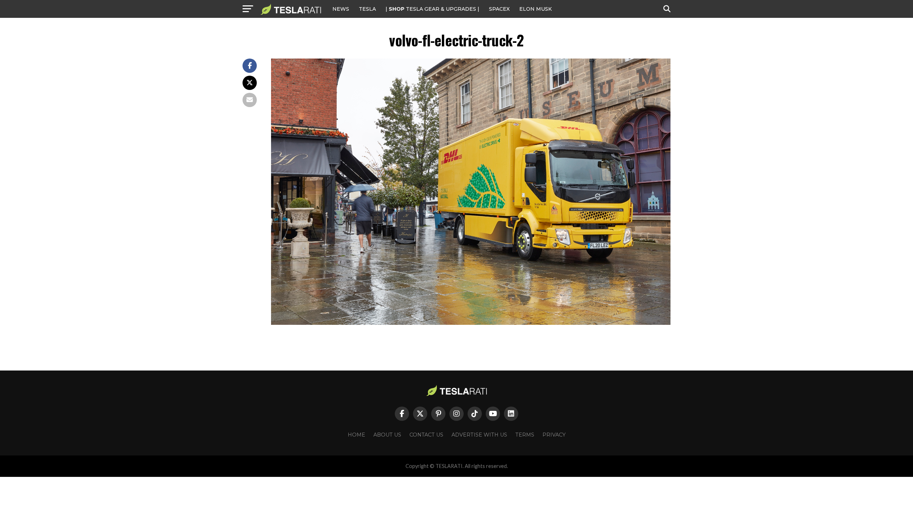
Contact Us (426, 435)
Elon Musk (535, 9)
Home (356, 435)
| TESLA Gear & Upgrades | (432, 9)
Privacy (554, 435)
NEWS (340, 9)
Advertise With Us (479, 435)
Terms (524, 435)
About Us (387, 435)
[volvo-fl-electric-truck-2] (470, 322)
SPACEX (499, 9)
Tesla (367, 9)
